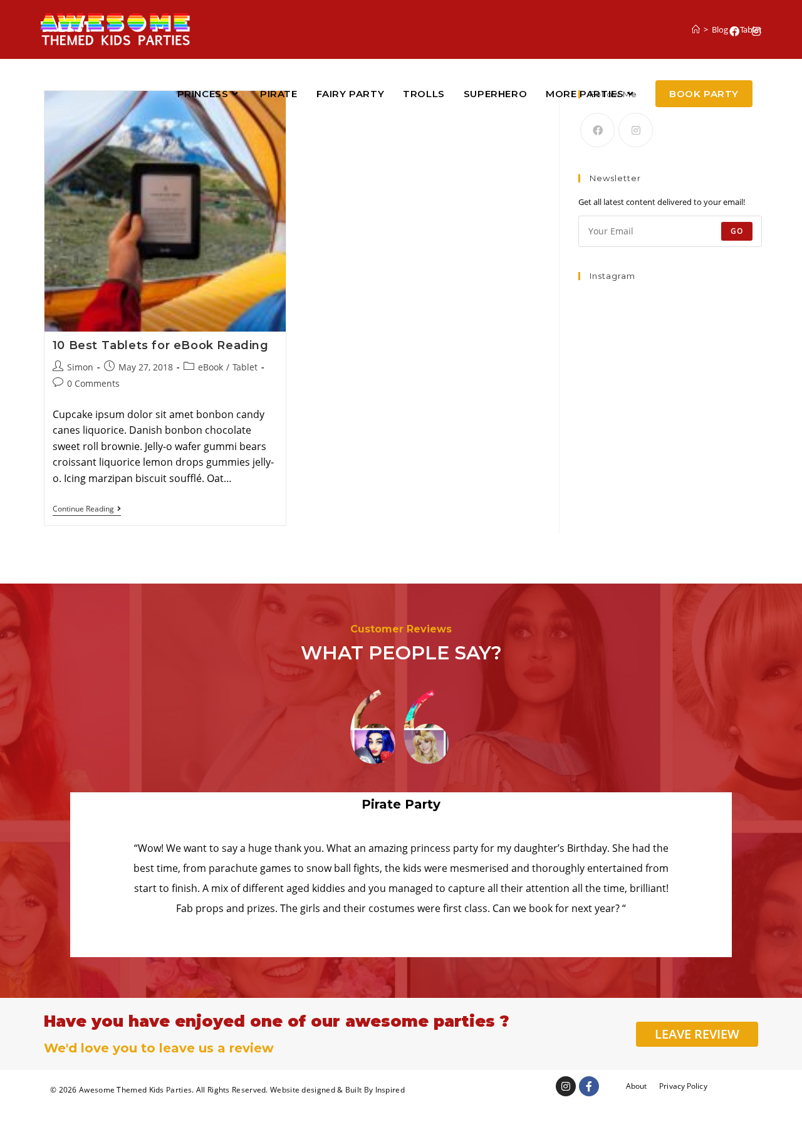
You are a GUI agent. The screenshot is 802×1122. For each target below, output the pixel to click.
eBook (210, 367)
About (636, 1086)
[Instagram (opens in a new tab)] (756, 31)
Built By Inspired (375, 1089)
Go (737, 231)
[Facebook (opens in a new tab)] (734, 31)
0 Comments (93, 383)
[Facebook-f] (589, 1086)
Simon (80, 367)
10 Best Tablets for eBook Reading (161, 345)
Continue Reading (87, 509)
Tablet (245, 367)
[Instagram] (635, 130)
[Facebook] (597, 130)
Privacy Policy (683, 1086)
